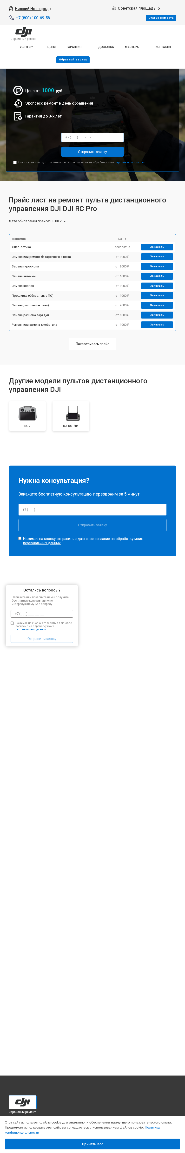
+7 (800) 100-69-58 (33, 18)
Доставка (106, 47)
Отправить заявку (92, 152)
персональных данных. (130, 162)
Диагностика (21, 247)
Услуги (25, 47)
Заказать (157, 246)
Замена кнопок (23, 286)
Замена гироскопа (25, 266)
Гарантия (74, 47)
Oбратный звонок (73, 59)
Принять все (92, 1144)
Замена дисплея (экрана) (30, 305)
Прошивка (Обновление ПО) (32, 295)
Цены (51, 47)
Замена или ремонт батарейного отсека (41, 257)
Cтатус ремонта (161, 17)
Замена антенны (24, 276)
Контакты (163, 47)
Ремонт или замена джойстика (34, 324)
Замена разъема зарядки (30, 315)
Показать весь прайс (92, 344)
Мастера (132, 47)
